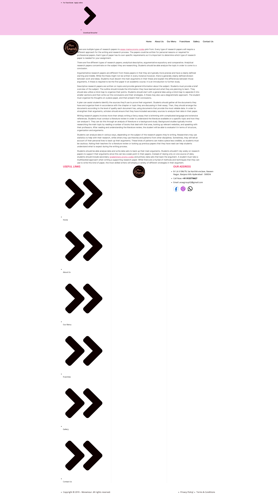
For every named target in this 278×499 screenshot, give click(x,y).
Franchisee (185, 41)
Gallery (196, 41)
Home (149, 41)
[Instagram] (183, 188)
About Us (159, 41)
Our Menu (171, 41)
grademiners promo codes (122, 157)
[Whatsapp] (190, 188)
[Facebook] (176, 188)
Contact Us (208, 41)
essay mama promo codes (132, 49)
